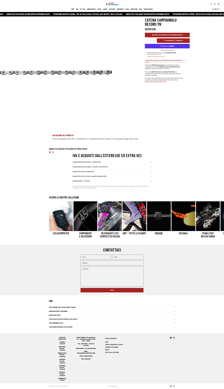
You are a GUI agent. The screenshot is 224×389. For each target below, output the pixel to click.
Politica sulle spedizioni (112, 352)
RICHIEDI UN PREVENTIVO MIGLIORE (155, 81)
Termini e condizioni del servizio (114, 344)
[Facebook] (50, 152)
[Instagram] (53, 152)
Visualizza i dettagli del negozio (155, 56)
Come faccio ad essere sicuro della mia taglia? (63, 319)
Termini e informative (112, 386)
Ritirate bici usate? (55, 315)
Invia (112, 290)
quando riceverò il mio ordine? (58, 311)
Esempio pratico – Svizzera (112, 181)
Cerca (106, 342)
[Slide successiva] (173, 219)
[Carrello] (218, 4)
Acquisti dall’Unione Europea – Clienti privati (112, 162)
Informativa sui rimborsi (111, 347)
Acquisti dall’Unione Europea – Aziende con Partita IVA (112, 167)
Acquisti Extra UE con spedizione (112, 171)
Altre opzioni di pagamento (167, 50)
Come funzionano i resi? (56, 323)
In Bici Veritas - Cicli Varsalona (60, 386)
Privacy (107, 349)
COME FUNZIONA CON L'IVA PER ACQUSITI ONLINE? (62, 307)
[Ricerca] (211, 4)
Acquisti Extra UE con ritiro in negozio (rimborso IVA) (112, 176)
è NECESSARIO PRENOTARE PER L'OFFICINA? (61, 327)
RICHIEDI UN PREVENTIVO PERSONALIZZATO (167, 35)
